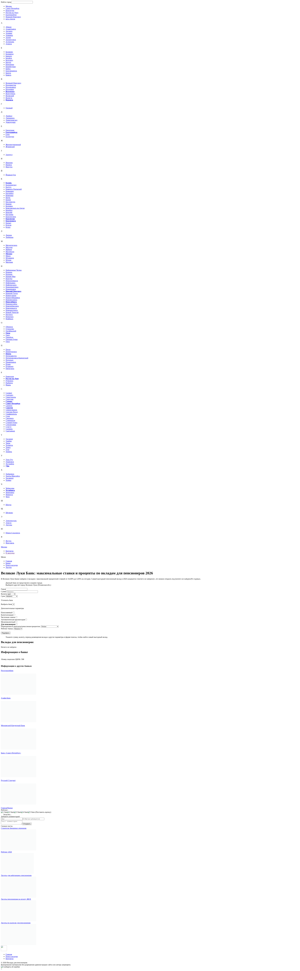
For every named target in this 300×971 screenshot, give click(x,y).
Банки (8, 563)
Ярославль (10, 543)
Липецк (9, 235)
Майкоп (9, 249)
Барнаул (9, 56)
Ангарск (9, 31)
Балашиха (9, 54)
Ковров (8, 204)
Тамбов (9, 441)
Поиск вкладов (12, 565)
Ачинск (9, 44)
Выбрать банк (6, 604)
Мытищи (9, 262)
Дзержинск (10, 118)
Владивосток (11, 85)
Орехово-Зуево (12, 339)
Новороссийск (11, 304)
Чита (7, 497)
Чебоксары (10, 488)
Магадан (9, 247)
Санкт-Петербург (12, 8)
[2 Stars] (10, 812)
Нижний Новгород (13, 17)
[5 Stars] (31, 812)
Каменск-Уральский (14, 189)
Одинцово (10, 329)
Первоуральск (11, 352)
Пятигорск (10, 369)
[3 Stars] (17, 812)
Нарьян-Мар (10, 276)
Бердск (8, 62)
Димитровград (11, 120)
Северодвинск (11, 410)
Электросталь (11, 521)
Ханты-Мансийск (13, 476)
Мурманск (10, 258)
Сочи (8, 416)
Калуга (8, 187)
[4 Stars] (24, 812)
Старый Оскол (11, 423)
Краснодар (10, 11)
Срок (3, 596)
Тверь (8, 443)
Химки (8, 480)
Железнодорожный (13, 145)
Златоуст (9, 155)
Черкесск (9, 495)
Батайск (9, 58)
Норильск (9, 317)
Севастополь (11, 397)
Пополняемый (6, 613)
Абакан (8, 27)
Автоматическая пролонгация (13, 620)
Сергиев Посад (12, 412)
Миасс (8, 256)
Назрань (9, 272)
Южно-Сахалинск (13, 533)
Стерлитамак (11, 425)
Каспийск (9, 193)
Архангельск (11, 40)
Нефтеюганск (11, 285)
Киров (8, 200)
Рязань (8, 385)
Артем (8, 38)
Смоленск (10, 418)
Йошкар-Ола (11, 175)
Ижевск (9, 165)
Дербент (9, 116)
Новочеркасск (11, 308)
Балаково (9, 52)
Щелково (9, 513)
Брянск (8, 75)
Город (3, 589)
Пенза (8, 350)
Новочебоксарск (12, 306)
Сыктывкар (10, 431)
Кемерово (9, 196)
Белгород (9, 60)
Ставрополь (10, 420)
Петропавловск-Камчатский (17, 358)
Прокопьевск (11, 362)
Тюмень (9, 452)
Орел (8, 335)
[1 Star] (4, 812)
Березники (10, 65)
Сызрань (9, 429)
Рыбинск (9, 383)
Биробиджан (11, 67)
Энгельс (9, 525)
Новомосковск (11, 300)
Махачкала (10, 252)
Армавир (9, 35)
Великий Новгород (13, 83)
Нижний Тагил (12, 293)
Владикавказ (11, 87)
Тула (7, 450)
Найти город (6, 2)
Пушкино (9, 366)
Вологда (9, 98)
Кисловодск (10, 202)
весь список (10, 19)
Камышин (10, 191)
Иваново (9, 163)
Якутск (8, 541)
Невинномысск (12, 281)
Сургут (8, 427)
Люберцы (9, 237)
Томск (8, 447)
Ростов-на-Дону (12, 13)
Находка (9, 279)
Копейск (9, 210)
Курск (8, 227)
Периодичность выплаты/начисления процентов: (20, 626)
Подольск (9, 360)
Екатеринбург (11, 15)
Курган (8, 225)
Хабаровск (10, 474)
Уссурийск (10, 464)
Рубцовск (9, 381)
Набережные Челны (14, 270)
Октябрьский (11, 331)
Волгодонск (10, 94)
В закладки (10, 553)
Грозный (9, 108)
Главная (9, 561)
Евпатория (10, 130)
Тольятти (9, 445)
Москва (9, 6)
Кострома (9, 215)
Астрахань (10, 42)
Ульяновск (10, 462)
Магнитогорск (11, 245)
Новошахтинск (12, 310)
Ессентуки (10, 137)
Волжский (10, 96)
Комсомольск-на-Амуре (15, 208)
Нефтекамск (10, 283)
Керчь (8, 198)
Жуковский (10, 147)
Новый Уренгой (12, 312)
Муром (8, 260)
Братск (8, 73)
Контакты (9, 551)
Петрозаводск (11, 356)
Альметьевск (11, 29)
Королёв (9, 212)
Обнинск (9, 327)
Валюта (4, 594)
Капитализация (7, 615)
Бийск (8, 69)
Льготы (9, 567)
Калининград (11, 185)
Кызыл (8, 223)
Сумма (3, 592)
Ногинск (9, 315)
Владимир (10, 89)
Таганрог (9, 439)
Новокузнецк (11, 296)
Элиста (8, 523)
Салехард (9, 395)
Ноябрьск (9, 319)
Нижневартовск (12, 287)
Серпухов (9, 399)
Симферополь (11, 414)
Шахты (8, 505)
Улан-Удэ (9, 460)
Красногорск (11, 217)
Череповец (10, 492)
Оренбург (9, 337)
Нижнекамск (11, 289)
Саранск (9, 406)
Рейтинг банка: (7, 629)
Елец (8, 134)
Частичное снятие (8, 617)
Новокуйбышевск (13, 298)
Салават (9, 393)
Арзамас (9, 33)
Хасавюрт (10, 478)
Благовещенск (11, 71)
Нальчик (9, 274)
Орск (8, 342)
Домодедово (10, 122)
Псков (8, 364)
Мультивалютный (8, 622)
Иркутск (9, 167)
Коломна (9, 206)
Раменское (10, 377)
